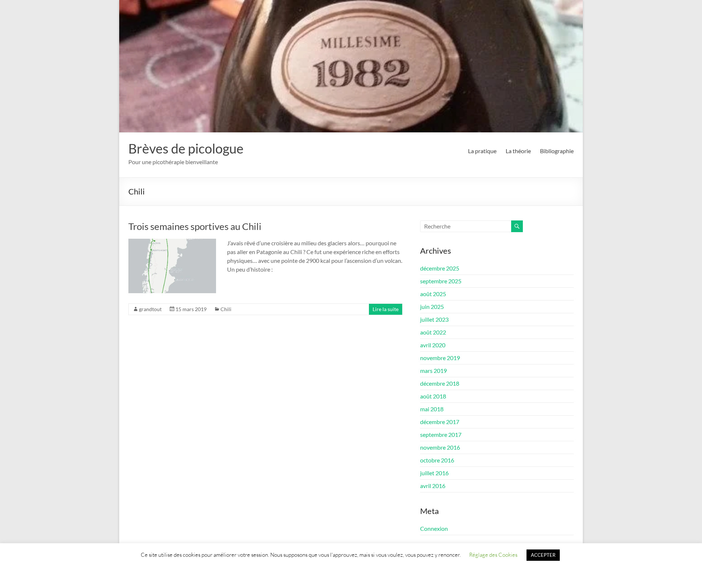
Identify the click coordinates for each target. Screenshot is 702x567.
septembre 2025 (440, 280)
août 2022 (433, 332)
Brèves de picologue (186, 148)
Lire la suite (386, 309)
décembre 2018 (439, 383)
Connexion (434, 528)
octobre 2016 (437, 460)
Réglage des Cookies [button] (493, 554)
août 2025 (433, 293)
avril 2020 (432, 344)
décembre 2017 (439, 421)
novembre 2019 (440, 357)
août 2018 (433, 396)
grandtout (150, 309)
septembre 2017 (440, 434)
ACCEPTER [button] (543, 555)
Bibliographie (557, 150)
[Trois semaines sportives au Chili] (172, 242)
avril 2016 (432, 485)
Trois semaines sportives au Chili (194, 226)
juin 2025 (432, 306)
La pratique (482, 150)
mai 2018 (432, 408)
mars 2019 (433, 370)
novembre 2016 (440, 447)
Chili (225, 309)
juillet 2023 (434, 319)
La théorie (518, 150)
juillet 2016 (434, 472)
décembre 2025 (439, 268)
